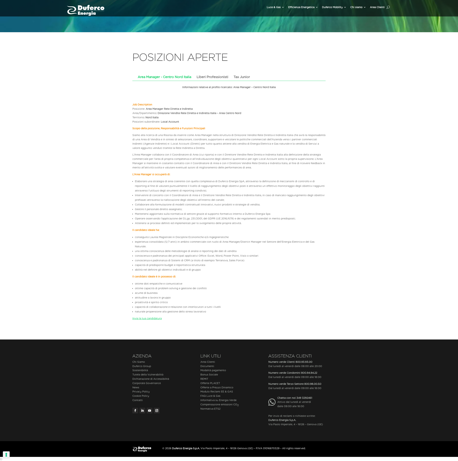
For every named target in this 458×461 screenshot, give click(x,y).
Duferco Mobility (332, 7)
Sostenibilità (140, 370)
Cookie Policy (140, 395)
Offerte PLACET (210, 383)
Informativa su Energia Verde (218, 400)
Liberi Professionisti (212, 77)
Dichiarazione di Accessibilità (150, 378)
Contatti (137, 400)
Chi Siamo (138, 361)
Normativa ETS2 (210, 408)
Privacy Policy (141, 391)
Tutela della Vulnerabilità (147, 374)
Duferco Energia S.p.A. (282, 420)
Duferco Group (141, 366)
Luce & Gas (274, 7)
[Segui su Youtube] (149, 410)
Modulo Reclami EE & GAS (216, 391)
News (135, 387)
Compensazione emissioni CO (219, 405)
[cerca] (388, 7)
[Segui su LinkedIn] (142, 410)
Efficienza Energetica (301, 7)
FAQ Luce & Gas (210, 395)
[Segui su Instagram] (157, 410)
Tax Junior (242, 77)
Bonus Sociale (209, 374)
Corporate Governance (146, 383)
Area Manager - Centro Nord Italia (164, 77)
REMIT (204, 378)
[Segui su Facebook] (135, 410)
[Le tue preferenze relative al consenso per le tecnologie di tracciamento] (6, 454)
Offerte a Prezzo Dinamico (216, 387)
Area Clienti (377, 7)
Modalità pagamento (213, 370)
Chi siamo (356, 7)
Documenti (207, 366)
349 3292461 (304, 397)
